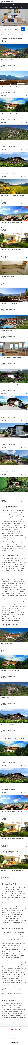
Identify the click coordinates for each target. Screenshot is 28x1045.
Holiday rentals (13, 4)
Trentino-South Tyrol (7, 7)
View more (23, 68)
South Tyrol (15, 7)
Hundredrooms (5, 4)
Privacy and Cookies (14, 1042)
